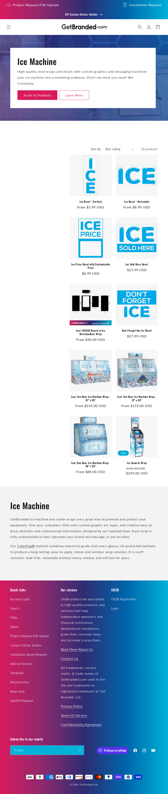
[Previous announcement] (7, 14)
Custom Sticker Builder (26, 645)
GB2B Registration (123, 599)
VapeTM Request (21, 700)
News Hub (17, 691)
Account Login (20, 599)
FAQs (13, 617)
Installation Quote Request (28, 654)
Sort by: (96, 149)
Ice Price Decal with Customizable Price (90, 266)
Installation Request (145, 5)
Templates (17, 673)
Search (15, 608)
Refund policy (19, 682)
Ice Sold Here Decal (136, 264)
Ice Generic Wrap (137, 463)
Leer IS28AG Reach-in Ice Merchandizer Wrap (90, 332)
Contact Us (69, 658)
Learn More (74, 95)
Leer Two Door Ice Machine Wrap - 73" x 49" (136, 398)
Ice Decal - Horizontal (136, 201)
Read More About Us (77, 649)
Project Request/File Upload (36, 5)
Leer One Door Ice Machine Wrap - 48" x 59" (90, 464)
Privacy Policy (72, 706)
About (14, 626)
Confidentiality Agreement (81, 724)
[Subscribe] (79, 750)
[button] (8, 26)
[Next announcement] (160, 14)
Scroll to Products (37, 95)
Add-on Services (21, 663)
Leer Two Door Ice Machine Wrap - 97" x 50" (90, 398)
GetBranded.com (88, 784)
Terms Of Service (74, 715)
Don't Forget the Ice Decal (137, 330)
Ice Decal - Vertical (90, 201)
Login (114, 608)
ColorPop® (26, 546)
